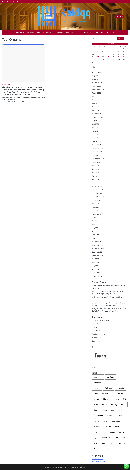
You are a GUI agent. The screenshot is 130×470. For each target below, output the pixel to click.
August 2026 (96, 76)
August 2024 (96, 121)
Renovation (115, 421)
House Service (86, 32)
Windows (97, 449)
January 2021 (96, 242)
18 (98, 57)
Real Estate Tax (71, 32)
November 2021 (97, 214)
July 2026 (95, 79)
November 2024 (97, 117)
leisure (96, 421)
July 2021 (95, 221)
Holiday (114, 404)
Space (112, 432)
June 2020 (95, 262)
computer (120, 388)
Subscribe (120, 16)
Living (105, 421)
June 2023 (95, 169)
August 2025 (96, 93)
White (112, 443)
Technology (106, 438)
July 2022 (95, 204)
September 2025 (98, 90)
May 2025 (95, 103)
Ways (104, 443)
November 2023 (97, 152)
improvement (116, 410)
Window (122, 443)
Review (108, 427)
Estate (120, 393)
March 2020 (96, 273)
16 (123, 54)
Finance (106, 399)
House (96, 410)
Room (96, 432)
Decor (96, 393)
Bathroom (111, 382)
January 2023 (97, 186)
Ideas (105, 410)
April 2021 (95, 231)
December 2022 (97, 190)
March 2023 (96, 179)
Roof (117, 427)
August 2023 (96, 162)
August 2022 (96, 200)
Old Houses (99, 32)
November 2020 (98, 249)
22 (119, 57)
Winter (107, 449)
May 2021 (95, 228)
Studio (121, 432)
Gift (124, 399)
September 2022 (98, 197)
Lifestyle (95, 327)
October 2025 (97, 86)
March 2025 (96, 110)
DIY (113, 393)
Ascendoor (66, 467)
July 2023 (95, 166)
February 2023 (97, 183)
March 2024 (96, 138)
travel (96, 443)
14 (113, 54)
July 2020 (95, 259)
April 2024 (95, 134)
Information (98, 415)
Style (95, 438)
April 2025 (95, 107)
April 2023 (95, 176)
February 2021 (97, 238)
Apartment (98, 377)
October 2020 (97, 252)
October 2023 (97, 155)
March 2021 (96, 235)
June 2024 (95, 128)
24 (93, 59)
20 (108, 57)
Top (123, 438)
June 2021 (95, 224)
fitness (116, 399)
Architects (110, 377)
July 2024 (95, 124)
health (104, 404)
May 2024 (95, 131)
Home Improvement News (24, 32)
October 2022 (97, 193)
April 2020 (95, 269)
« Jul (93, 67)
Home (123, 404)
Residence (98, 427)
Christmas (108, 388)
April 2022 (95, 211)
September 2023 (98, 159)
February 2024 (97, 141)
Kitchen (119, 415)
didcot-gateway (97, 459)
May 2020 (95, 266)
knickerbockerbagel (99, 461)
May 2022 (95, 207)
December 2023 (97, 148)
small (104, 432)
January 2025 (97, 114)
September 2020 (98, 255)
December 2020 (97, 245)
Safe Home (59, 32)
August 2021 (96, 217)
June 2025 (95, 100)
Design (105, 393)
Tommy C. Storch (8, 102)
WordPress (81, 467)
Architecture (98, 382)
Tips (116, 438)
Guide (96, 404)
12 (103, 54)
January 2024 (97, 145)
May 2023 (95, 173)
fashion (96, 399)
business (97, 388)
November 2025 (97, 83)
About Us (110, 32)
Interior (109, 415)
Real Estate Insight (44, 32)
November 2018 (97, 276)
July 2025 (95, 97)
